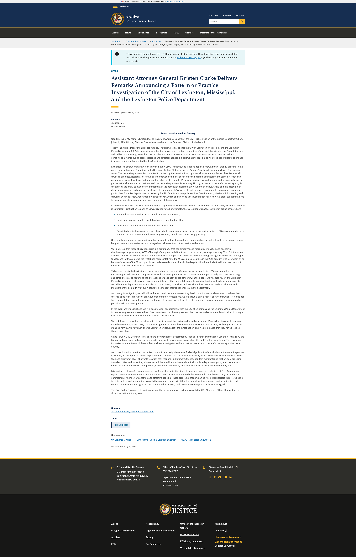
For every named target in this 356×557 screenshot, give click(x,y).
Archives (115, 537)
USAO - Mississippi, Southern (196, 440)
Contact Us (240, 15)
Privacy (149, 537)
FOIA (114, 544)
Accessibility (152, 524)
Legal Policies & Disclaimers (160, 530)
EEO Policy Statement (191, 541)
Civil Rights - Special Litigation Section (157, 440)
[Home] (133, 24)
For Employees (153, 544)
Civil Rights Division (121, 440)
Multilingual (221, 524)
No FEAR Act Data (189, 534)
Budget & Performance (123, 530)
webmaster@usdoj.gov (189, 57)
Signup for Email (222, 467)
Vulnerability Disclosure (192, 548)
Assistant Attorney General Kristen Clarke (132, 411)
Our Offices (214, 15)
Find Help (227, 15)
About (114, 524)
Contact (224, 545)
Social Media (215, 471)
